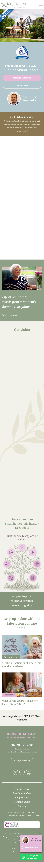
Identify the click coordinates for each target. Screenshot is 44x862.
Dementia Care (22, 802)
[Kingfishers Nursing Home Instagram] (28, 772)
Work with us (19, 812)
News (10, 812)
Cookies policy (11, 815)
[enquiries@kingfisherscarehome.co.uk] (15, 772)
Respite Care (22, 797)
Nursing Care (22, 789)
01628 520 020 (31, 716)
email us (22, 719)
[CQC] (22, 824)
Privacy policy (31, 812)
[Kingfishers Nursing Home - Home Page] (14, 4)
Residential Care (22, 793)
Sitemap (22, 815)
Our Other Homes (33, 815)
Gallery (22, 806)
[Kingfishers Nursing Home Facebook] (22, 772)
